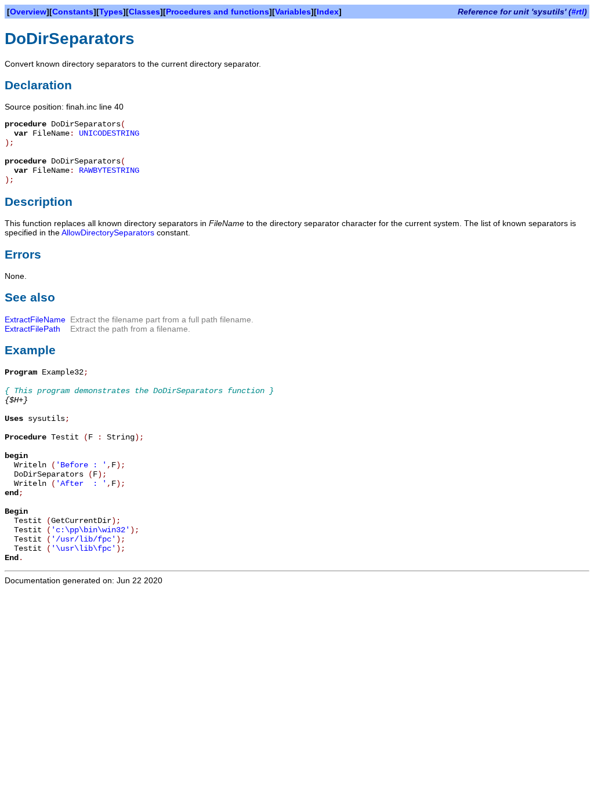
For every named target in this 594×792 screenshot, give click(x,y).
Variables (293, 11)
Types (111, 11)
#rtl (577, 11)
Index (328, 11)
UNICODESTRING (109, 133)
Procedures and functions (217, 11)
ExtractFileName (35, 319)
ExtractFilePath (32, 328)
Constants (72, 11)
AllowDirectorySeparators (107, 232)
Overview (28, 11)
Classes (144, 11)
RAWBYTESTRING (109, 170)
